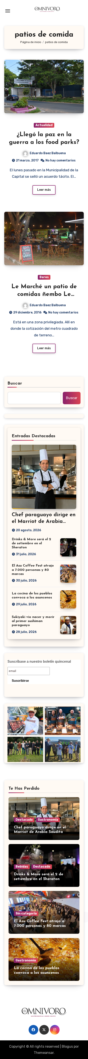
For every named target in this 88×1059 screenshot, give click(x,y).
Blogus (67, 1046)
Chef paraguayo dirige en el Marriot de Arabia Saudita (44, 521)
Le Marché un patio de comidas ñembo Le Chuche (44, 294)
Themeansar (44, 1053)
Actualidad (44, 125)
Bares (44, 277)
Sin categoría (26, 913)
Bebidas (22, 866)
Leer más (44, 190)
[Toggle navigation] (7, 10)
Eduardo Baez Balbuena (48, 153)
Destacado (24, 820)
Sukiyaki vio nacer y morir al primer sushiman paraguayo (33, 621)
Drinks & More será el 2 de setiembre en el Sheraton (31, 543)
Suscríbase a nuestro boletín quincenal (39, 661)
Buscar (14, 383)
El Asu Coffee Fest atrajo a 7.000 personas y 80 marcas (33, 570)
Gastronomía (48, 820)
